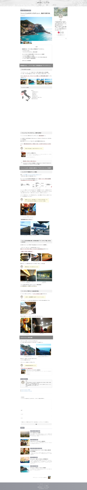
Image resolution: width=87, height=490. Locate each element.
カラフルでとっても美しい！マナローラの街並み (38, 467)
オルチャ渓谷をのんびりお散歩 (35, 432)
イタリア (22, 389)
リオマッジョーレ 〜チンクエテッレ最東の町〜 (38, 441)
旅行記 (29, 389)
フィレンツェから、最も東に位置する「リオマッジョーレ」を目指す (33, 54)
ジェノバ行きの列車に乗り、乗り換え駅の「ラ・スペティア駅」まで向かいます (35, 57)
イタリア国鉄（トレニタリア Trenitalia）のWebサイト (31, 174)
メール (22, 414)
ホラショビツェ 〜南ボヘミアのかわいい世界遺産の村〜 (39, 459)
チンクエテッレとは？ (26, 50)
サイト (22, 418)
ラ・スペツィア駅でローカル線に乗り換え (29, 58)
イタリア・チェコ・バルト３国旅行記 (43, 485)
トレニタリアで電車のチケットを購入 (28, 55)
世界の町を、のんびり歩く (43, 2)
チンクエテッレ (26, 389)
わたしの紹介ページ (61, 34)
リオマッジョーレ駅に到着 (26, 60)
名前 (22, 410)
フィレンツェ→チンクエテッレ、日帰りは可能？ (30, 51)
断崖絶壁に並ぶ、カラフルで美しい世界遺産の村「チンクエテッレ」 (33, 49)
